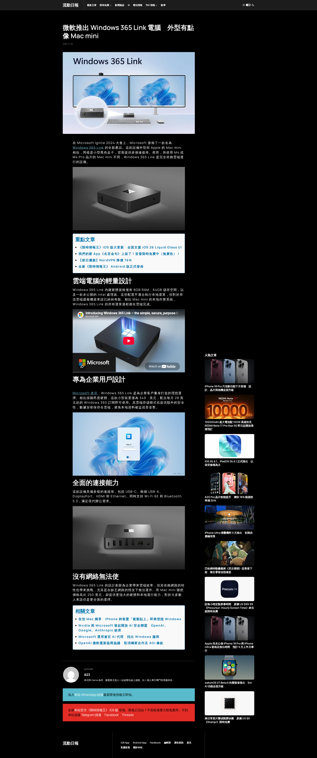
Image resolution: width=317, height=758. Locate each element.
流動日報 (71, 4)
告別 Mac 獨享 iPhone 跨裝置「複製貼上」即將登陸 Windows (130, 619)
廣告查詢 (178, 742)
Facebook (112, 715)
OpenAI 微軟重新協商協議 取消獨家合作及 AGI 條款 (121, 643)
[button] (248, 5)
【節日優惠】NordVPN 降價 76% (105, 260)
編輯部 (167, 742)
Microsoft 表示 (85, 393)
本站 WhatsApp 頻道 (88, 695)
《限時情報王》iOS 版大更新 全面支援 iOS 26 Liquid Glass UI (130, 247)
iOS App (125, 742)
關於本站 (137, 747)
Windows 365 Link (88, 147)
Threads (128, 715)
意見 (189, 742)
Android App (140, 742)
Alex (87, 675)
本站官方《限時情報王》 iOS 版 (96, 710)
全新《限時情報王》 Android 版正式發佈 (111, 266)
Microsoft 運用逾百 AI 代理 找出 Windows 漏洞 (119, 637)
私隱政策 (125, 747)
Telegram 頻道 (91, 715)
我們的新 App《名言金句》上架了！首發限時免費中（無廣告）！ (129, 254)
